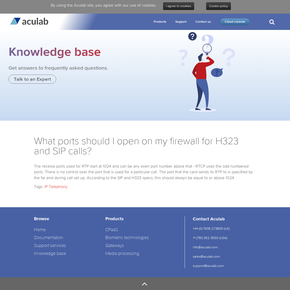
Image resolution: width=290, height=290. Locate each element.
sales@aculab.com (206, 256)
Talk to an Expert (32, 79)
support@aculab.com (209, 266)
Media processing (122, 253)
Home (40, 229)
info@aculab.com (205, 247)
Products (160, 21)
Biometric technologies (127, 237)
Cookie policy (218, 6)
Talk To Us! (271, 40)
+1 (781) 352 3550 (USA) (210, 238)
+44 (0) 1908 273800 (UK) (211, 228)
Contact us (203, 21)
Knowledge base (50, 253)
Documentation (48, 237)
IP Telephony (56, 186)
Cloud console (235, 21)
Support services (50, 245)
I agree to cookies (178, 6)
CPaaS (111, 229)
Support (180, 21)
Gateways (114, 245)
